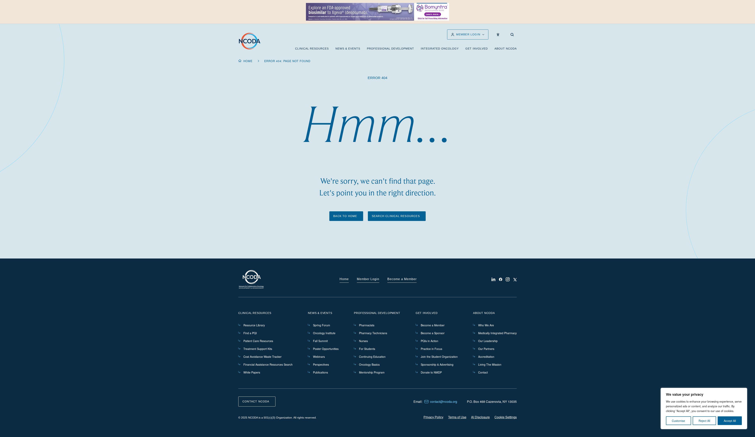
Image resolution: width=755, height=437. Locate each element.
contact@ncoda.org (443, 401)
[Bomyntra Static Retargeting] (377, 12)
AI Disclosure (480, 417)
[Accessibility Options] (498, 34)
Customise (678, 421)
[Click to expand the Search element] (512, 34)
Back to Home (345, 216)
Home (247, 61)
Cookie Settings (505, 417)
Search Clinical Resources (396, 216)
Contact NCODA (255, 401)
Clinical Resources (312, 48)
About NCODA (505, 48)
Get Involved (476, 48)
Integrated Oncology (440, 48)
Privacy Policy (433, 417)
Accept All (730, 421)
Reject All (704, 421)
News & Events (347, 48)
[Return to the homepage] (249, 41)
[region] (704, 408)
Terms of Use (457, 417)
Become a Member (402, 279)
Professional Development (390, 48)
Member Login (368, 279)
